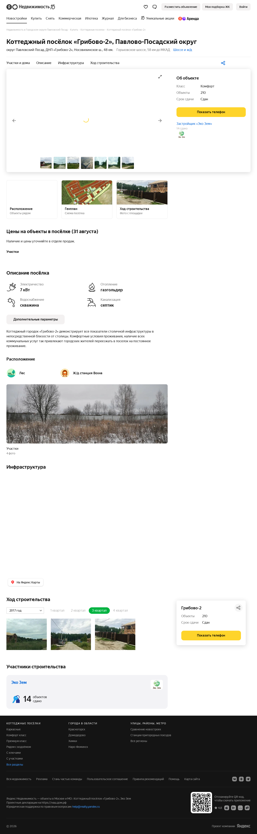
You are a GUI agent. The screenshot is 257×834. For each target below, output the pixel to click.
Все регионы (139, 741)
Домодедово (77, 735)
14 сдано (182, 128)
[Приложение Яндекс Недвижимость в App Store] (226, 807)
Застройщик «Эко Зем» (194, 124)
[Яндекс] (244, 826)
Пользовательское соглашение (107, 779)
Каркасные (13, 729)
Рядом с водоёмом (18, 746)
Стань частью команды (67, 779)
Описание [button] (43, 63)
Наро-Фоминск (78, 746)
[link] (243, 6)
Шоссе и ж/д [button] (182, 50)
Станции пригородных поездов (151, 735)
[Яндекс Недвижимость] (31, 7)
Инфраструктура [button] (71, 63)
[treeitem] (17, 18)
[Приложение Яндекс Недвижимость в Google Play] (233, 807)
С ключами (13, 752)
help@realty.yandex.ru (86, 806)
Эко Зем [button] (19, 682)
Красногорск (76, 729)
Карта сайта (192, 779)
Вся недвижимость (18, 779)
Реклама (41, 779)
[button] (154, 6)
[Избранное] (145, 6)
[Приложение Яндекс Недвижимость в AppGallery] (240, 807)
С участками (14, 758)
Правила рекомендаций (148, 779)
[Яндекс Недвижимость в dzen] (241, 779)
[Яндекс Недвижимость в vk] (234, 779)
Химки (72, 741)
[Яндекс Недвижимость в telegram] (248, 779)
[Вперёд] (160, 120)
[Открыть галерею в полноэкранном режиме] (160, 76)
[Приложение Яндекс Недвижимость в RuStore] (247, 807)
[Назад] (14, 120)
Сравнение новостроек (146, 729)
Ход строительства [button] (104, 63)
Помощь (174, 779)
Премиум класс (16, 741)
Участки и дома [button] (18, 63)
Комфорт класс (16, 735)
